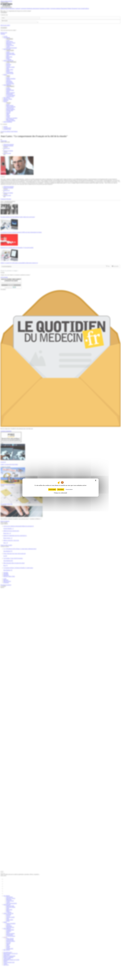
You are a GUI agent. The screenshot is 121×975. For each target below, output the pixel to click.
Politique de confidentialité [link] (60, 493)
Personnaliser (69, 489)
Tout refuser (61, 489)
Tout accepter (52, 489)
